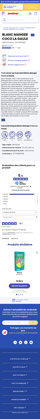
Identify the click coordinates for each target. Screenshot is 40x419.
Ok (33, 322)
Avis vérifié (7, 226)
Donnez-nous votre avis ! (20, 413)
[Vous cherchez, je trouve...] (4, 19)
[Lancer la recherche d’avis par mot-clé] (36, 217)
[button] (16, 294)
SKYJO (19, 273)
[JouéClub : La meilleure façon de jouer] (13, 15)
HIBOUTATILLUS (8, 42)
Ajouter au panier (19, 286)
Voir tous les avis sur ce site (20, 190)
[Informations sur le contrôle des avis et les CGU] (30, 186)
